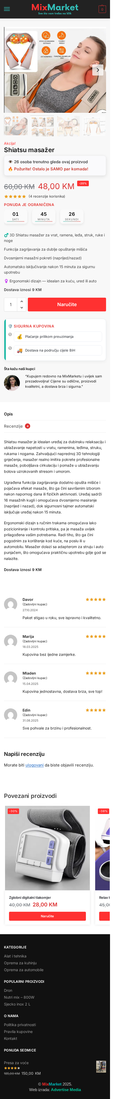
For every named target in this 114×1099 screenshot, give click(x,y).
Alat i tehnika (15, 956)
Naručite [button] (47, 916)
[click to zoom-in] (55, 70)
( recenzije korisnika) (47, 196)
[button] (101, 9)
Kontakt (10, 1038)
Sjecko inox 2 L (17, 1004)
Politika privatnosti (20, 1024)
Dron (8, 990)
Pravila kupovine (18, 1031)
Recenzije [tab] (16, 426)
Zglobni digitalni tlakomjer (30, 897)
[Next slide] (97, 70)
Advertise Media (66, 1089)
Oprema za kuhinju (20, 963)
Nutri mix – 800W (19, 997)
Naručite (67, 304)
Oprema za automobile (23, 969)
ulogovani (34, 765)
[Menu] (12, 9)
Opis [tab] (8, 414)
